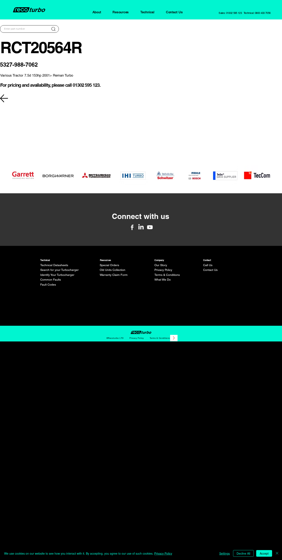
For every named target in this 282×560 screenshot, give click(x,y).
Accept (264, 553)
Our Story (160, 265)
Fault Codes (48, 284)
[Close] (277, 553)
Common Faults (50, 279)
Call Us (207, 265)
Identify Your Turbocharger (57, 274)
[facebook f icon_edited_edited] (132, 227)
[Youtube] (150, 227)
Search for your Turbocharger (59, 270)
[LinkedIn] (141, 227)
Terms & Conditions (167, 274)
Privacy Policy (163, 270)
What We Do (162, 279)
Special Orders (109, 265)
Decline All (243, 553)
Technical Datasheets (54, 265)
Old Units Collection (112, 270)
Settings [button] (224, 553)
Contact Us (210, 270)
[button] (96, 12)
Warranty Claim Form (114, 274)
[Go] (53, 28)
